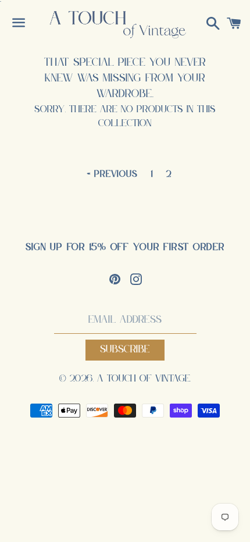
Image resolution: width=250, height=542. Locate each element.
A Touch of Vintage (143, 379)
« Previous (112, 174)
